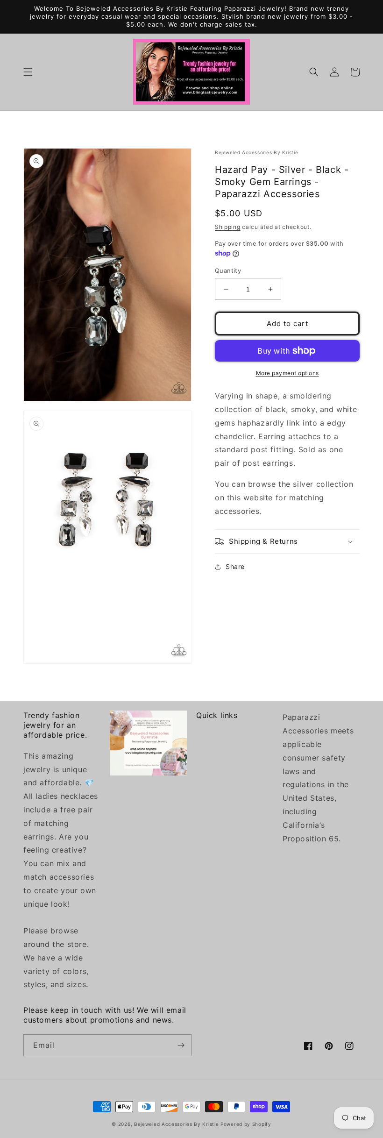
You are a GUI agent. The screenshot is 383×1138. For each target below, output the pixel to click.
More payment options (287, 373)
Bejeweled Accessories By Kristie (176, 1124)
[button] (28, 72)
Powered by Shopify (245, 1124)
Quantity (228, 270)
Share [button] (235, 566)
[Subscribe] (180, 1045)
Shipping (228, 226)
